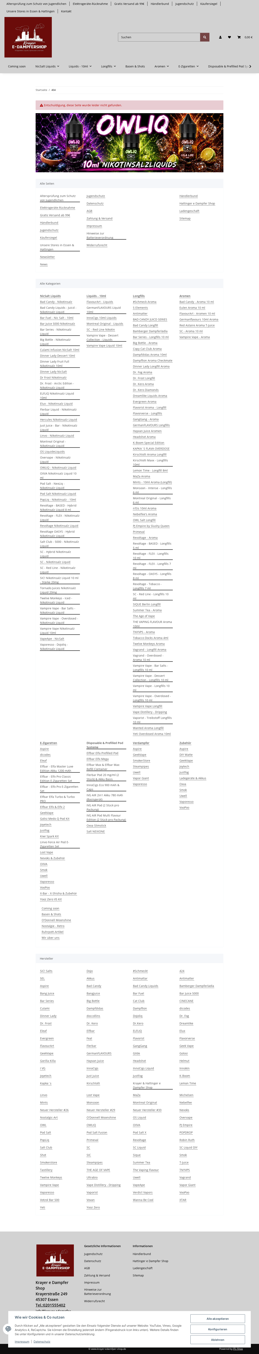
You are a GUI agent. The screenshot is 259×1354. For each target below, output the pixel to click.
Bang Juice (47, 993)
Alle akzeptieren (218, 1318)
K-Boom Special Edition (148, 443)
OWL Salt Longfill (144, 520)
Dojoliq (137, 1016)
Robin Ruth (187, 1140)
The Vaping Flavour (146, 1170)
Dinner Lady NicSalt (53, 372)
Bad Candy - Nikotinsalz (56, 302)
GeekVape (46, 813)
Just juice (93, 1076)
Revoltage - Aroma (145, 538)
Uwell (44, 876)
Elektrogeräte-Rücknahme (90, 4)
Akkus (90, 978)
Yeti (42, 1207)
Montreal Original (145, 1102)
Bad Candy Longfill (145, 325)
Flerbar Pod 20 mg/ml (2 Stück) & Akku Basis (103, 777)
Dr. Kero (92, 1023)
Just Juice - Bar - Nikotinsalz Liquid (58, 428)
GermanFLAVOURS (99, 1053)
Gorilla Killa (48, 1061)
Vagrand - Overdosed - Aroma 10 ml (148, 658)
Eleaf (43, 760)
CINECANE (186, 1001)
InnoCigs (92, 1068)
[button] (220, 37)
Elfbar (91, 1031)
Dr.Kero (138, 1023)
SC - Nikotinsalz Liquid (55, 562)
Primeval (139, 532)
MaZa (136, 1095)
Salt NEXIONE (96, 831)
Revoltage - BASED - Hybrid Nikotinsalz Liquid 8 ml (58, 507)
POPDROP (186, 1132)
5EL (42, 978)
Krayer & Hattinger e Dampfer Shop (147, 1085)
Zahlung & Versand (100, 218)
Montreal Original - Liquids (105, 324)
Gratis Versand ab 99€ (129, 4)
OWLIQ (91, 1125)
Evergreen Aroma (144, 401)
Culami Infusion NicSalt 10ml (59, 350)
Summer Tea (141, 1162)
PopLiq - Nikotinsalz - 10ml (58, 499)
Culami (45, 1008)
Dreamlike (186, 1023)
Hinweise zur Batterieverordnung (100, 235)
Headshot (139, 1061)
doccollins (93, 1016)
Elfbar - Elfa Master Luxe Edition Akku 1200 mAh (56, 768)
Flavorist (138, 1038)
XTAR (182, 1200)
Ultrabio (92, 1177)
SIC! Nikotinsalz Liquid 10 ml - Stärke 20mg (59, 580)
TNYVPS (184, 1170)
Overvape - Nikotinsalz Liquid (55, 460)
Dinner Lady (48, 1016)
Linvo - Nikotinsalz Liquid (57, 435)
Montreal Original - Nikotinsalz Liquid (53, 444)
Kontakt (66, 11)
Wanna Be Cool (143, 1200)
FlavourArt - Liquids (100, 302)
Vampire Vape (49, 1185)
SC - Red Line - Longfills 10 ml (151, 596)
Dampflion (140, 1008)
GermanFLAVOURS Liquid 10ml (104, 310)
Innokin (184, 1068)
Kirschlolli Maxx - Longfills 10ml (150, 462)
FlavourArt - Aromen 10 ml (197, 313)
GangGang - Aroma (146, 419)
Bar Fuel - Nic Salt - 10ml (56, 318)
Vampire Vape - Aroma (194, 337)
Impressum (22, 1341)
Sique (137, 1155)
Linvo (43, 1095)
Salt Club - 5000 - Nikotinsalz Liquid (59, 544)
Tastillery (46, 1170)
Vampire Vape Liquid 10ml (104, 345)
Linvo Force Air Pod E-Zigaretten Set (54, 844)
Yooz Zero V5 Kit (51, 899)
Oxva (182, 784)
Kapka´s (45, 1083)
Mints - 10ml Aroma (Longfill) (152, 482)
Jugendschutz (184, 4)
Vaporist (92, 1192)
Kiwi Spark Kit (49, 836)
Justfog (44, 830)
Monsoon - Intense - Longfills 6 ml (152, 490)
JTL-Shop (238, 1349)
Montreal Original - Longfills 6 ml (152, 500)
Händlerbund (160, 4)
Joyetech (45, 824)
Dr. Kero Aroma (143, 384)
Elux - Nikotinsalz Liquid (56, 404)
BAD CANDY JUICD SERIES (150, 319)
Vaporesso (47, 882)
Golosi (183, 1053)
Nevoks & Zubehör (52, 858)
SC (88, 1147)
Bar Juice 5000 (189, 993)
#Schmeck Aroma (144, 302)
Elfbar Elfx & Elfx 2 (52, 807)
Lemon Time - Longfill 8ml (150, 470)
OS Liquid (139, 1117)
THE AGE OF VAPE (98, 1170)
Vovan (91, 1200)
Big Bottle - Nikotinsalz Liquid (55, 342)
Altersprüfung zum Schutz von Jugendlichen (36, 4)
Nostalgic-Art (49, 1117)
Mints (44, 1102)
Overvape (185, 1117)
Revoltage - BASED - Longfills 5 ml (152, 546)
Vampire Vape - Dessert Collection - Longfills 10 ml (150, 678)
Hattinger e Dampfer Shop (197, 203)
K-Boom (184, 1076)
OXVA (43, 864)
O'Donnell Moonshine (56, 920)
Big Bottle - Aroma (145, 343)
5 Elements (140, 308)
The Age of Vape (144, 616)
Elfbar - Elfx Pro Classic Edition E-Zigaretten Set (56, 779)
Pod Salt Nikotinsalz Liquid (58, 494)
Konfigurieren (217, 1329)
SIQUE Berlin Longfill (147, 604)
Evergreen (47, 1038)
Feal (89, 1038)
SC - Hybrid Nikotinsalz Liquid (55, 554)
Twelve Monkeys (51, 1177)
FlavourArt (47, 1046)
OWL (43, 1125)
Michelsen (186, 1095)
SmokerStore (141, 760)
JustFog (138, 1076)
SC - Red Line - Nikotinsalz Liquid (57, 570)
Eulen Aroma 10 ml (192, 308)
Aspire (44, 749)
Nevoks (184, 1110)
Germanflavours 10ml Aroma (198, 319)
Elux (182, 1031)
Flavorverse (187, 1038)
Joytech (184, 766)
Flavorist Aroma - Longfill (149, 407)
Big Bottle (93, 1001)
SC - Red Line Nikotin (101, 329)
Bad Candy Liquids (145, 986)
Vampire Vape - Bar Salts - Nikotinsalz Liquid (57, 610)
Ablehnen (217, 1339)
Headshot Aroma (144, 437)
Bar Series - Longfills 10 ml (151, 337)
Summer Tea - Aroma (147, 610)
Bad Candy (94, 986)
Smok (43, 870)
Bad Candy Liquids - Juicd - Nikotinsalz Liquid (58, 310)
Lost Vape (46, 852)
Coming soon (50, 908)
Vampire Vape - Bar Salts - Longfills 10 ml (150, 668)
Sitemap (185, 218)
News (44, 264)
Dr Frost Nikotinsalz (53, 377)
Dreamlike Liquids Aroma (150, 396)
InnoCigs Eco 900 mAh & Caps (103, 787)
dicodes (45, 755)
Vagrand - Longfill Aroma (149, 649)
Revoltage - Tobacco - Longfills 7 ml (147, 586)
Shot (43, 1155)
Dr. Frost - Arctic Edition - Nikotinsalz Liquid (57, 385)
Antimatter (140, 313)
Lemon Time (187, 1083)
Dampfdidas (95, 1008)
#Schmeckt (140, 971)
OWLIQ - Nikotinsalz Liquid (58, 467)
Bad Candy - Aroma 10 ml (196, 302)
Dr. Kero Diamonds (146, 390)
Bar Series (47, 1001)
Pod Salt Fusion (97, 1132)
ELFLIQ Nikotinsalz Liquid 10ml (57, 396)
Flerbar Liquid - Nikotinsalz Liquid (58, 412)
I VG (42, 1068)
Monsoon (93, 1102)
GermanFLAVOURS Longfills (151, 425)
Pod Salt (45, 1132)
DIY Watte (186, 755)
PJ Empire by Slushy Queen (151, 526)
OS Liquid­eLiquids (52, 451)
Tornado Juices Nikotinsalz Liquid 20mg (58, 590)
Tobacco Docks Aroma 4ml (150, 638)
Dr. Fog (184, 1016)
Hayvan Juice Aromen (147, 431)
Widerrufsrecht (97, 245)
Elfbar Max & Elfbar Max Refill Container (103, 767)
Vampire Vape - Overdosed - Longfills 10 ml (152, 698)
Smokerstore (48, 1162)
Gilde (136, 1053)
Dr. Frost (46, 1023)
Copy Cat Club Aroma (147, 349)
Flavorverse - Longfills (147, 413)
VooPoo (45, 887)
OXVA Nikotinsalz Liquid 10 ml (58, 476)
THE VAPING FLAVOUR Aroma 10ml (152, 624)
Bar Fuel (138, 993)
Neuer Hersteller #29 (101, 1110)
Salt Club (46, 1147)
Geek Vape (186, 1046)
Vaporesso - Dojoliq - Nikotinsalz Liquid (54, 647)
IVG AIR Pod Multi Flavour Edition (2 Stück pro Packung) (106, 817)
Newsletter (47, 257)
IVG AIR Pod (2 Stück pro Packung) (103, 807)
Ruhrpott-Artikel (53, 932)
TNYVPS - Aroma (144, 632)
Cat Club (138, 1001)
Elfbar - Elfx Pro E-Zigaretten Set (59, 789)
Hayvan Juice (95, 1061)
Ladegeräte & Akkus (192, 778)
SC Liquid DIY (188, 1147)
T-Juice (184, 1162)
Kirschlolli (93, 1083)
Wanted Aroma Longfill (148, 728)
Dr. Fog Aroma (142, 372)
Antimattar (140, 978)
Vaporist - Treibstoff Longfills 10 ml (152, 720)
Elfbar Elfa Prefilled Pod (102, 753)
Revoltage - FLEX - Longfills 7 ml (152, 566)
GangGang (140, 1046)
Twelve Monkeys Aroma (149, 644)
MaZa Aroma (141, 476)
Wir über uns (50, 938)
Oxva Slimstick (96, 825)
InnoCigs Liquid (143, 1068)
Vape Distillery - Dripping (150, 712)
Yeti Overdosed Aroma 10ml (152, 734)
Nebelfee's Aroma (145, 514)
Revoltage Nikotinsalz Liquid (59, 526)
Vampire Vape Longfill (147, 706)
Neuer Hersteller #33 (147, 1110)
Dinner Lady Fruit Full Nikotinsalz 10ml (54, 364)
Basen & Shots (51, 914)
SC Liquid (139, 1147)
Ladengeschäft (189, 211)
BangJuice (93, 993)
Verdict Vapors (143, 1192)
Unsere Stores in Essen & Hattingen (30, 11)
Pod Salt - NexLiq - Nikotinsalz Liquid (52, 486)
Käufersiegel (208, 4)
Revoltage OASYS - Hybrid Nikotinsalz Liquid (57, 534)
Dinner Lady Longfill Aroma (151, 366)
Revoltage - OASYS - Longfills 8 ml (152, 576)
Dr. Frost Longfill (144, 378)
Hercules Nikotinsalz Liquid (58, 420)
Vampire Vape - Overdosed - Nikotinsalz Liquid (59, 620)
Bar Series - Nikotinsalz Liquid (55, 332)
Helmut (184, 1061)
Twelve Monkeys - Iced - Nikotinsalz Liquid (56, 600)
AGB (89, 211)
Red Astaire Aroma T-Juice (197, 325)
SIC (89, 1155)
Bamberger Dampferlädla (150, 331)
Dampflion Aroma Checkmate (152, 360)
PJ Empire (185, 1125)
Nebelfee (185, 1102)
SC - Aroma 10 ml (191, 331)
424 (181, 971)
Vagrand (185, 1177)
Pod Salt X (139, 1132)
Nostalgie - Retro (53, 926)
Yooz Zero (93, 1207)
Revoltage (139, 1140)
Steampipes (141, 766)
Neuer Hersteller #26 (54, 1110)
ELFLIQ (137, 1031)
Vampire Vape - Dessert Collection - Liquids (102, 337)
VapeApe (139, 1185)
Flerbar (91, 1046)
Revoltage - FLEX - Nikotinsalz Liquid (60, 518)
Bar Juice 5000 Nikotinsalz (57, 324)
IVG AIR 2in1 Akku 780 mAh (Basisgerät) (105, 797)
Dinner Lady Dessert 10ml (57, 356)
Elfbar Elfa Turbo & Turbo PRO (57, 799)
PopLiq (44, 1140)
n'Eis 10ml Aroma (144, 508)
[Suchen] (204, 37)
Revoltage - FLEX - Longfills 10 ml (151, 556)
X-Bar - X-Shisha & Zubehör (58, 893)
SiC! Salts (46, 971)
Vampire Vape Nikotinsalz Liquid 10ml (57, 631)
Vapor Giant (141, 778)
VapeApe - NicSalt (52, 639)
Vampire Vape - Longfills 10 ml (151, 688)
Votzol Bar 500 (49, 1200)
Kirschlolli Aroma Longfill (150, 454)
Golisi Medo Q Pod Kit (54, 819)
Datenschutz (42, 1341)
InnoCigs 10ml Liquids (102, 318)
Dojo (90, 971)
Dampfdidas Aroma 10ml (150, 355)
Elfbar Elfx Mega (98, 759)
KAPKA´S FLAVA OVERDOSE (151, 448)
